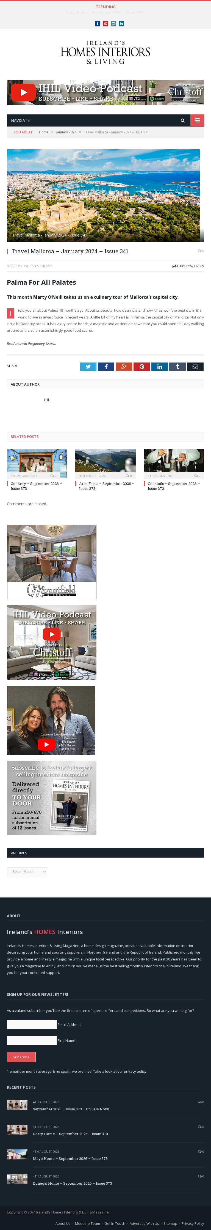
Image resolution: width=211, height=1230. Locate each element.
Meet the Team (87, 1223)
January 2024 (182, 266)
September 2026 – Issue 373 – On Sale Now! (71, 1109)
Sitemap (170, 1223)
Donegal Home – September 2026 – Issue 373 (72, 1183)
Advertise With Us (144, 1223)
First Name (66, 1040)
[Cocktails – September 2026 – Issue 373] (174, 463)
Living (199, 266)
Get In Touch (114, 1223)
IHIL (14, 266)
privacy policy (135, 1071)
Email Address (69, 1024)
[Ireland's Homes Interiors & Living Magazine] (105, 51)
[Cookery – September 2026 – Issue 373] (37, 463)
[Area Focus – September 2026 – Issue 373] (105, 463)
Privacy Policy (193, 1223)
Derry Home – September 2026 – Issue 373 (104, 12)
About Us (63, 1223)
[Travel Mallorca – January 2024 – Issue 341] (105, 196)
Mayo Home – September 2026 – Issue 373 (70, 1158)
